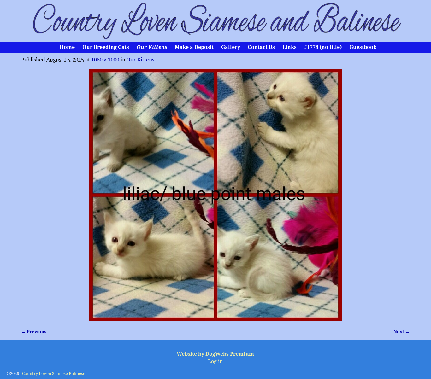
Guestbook (362, 47)
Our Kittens (152, 47)
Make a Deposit (194, 47)
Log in (215, 361)
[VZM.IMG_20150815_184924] (215, 195)
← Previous (33, 331)
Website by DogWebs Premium (215, 354)
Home (67, 47)
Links (289, 47)
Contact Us (261, 47)
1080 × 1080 (105, 60)
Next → (401, 331)
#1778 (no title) (323, 47)
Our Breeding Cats (105, 47)
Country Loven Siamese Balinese (53, 373)
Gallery (230, 47)
